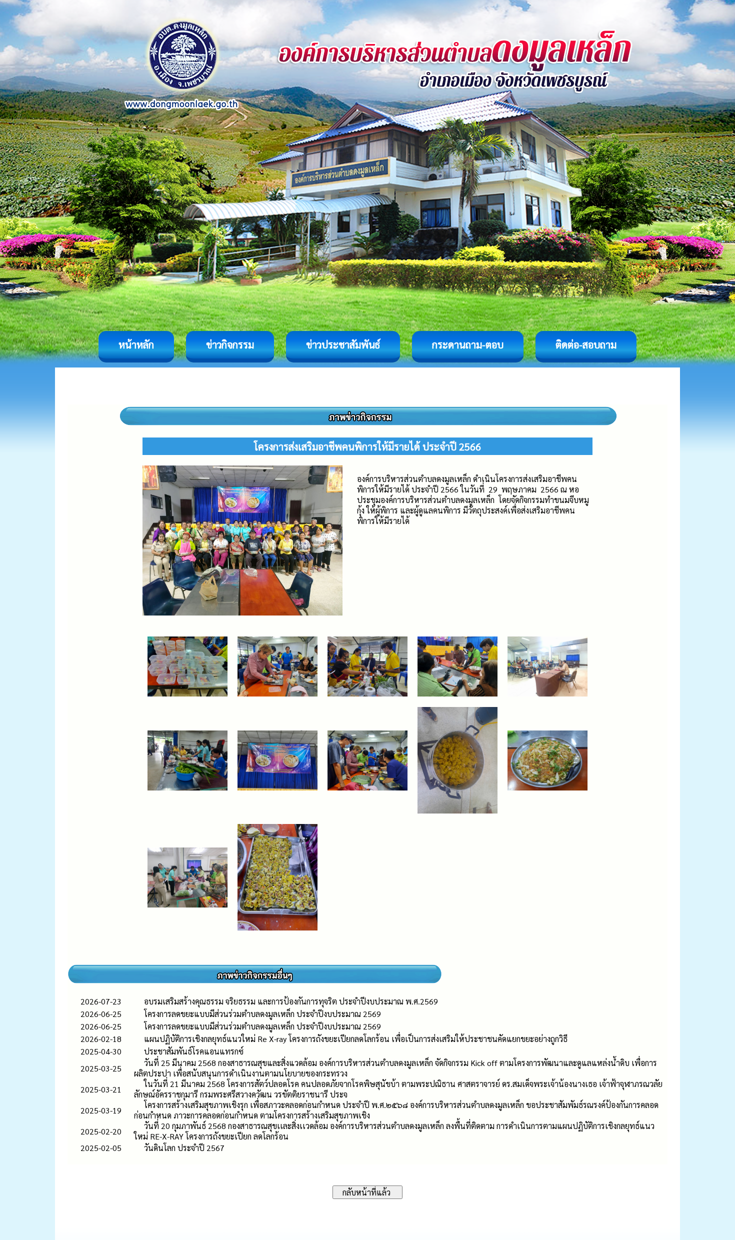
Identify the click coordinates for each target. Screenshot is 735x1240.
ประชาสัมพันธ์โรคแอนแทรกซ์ (194, 1051)
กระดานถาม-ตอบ (468, 344)
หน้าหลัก (136, 344)
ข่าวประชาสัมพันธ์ (343, 344)
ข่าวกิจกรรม (230, 344)
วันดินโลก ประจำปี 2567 (184, 1147)
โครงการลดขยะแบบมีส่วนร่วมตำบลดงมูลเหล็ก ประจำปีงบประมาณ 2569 (262, 1013)
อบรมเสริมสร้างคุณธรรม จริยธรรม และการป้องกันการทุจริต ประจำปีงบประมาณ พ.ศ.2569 (291, 1001)
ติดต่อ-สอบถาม (586, 344)
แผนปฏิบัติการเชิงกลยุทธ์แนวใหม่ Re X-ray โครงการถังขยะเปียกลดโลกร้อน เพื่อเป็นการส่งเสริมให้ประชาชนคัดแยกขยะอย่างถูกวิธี (356, 1039)
